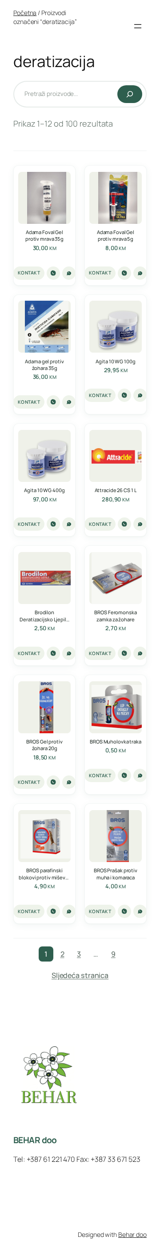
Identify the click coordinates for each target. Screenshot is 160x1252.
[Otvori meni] (138, 26)
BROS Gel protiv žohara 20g (44, 744)
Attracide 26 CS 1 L (116, 490)
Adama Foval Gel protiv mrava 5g (115, 235)
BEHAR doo (35, 1140)
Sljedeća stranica (80, 975)
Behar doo (132, 1234)
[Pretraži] (129, 94)
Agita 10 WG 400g (44, 490)
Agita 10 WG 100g (115, 361)
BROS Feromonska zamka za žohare (115, 615)
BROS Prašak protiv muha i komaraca (115, 873)
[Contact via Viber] (53, 273)
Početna (24, 12)
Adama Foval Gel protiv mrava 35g (44, 235)
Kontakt (29, 273)
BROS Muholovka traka (115, 741)
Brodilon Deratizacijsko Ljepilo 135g (44, 615)
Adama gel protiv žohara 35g (44, 364)
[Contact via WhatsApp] (69, 273)
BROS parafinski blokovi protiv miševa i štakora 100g (44, 873)
